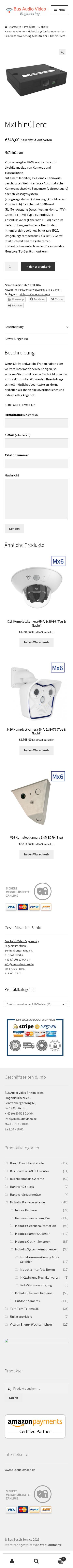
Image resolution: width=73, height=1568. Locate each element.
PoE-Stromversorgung (36, 1285)
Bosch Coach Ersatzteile (27, 1163)
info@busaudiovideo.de (19, 964)
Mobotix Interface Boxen (37, 1269)
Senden (14, 529)
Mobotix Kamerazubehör (32, 1234)
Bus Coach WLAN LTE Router (29, 1171)
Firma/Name (22, 415)
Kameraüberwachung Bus (32, 1218)
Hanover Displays (22, 1187)
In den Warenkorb (38, 266)
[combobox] (37, 1004)
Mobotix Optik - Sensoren (32, 1241)
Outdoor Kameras (27, 1301)
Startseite (15, 27)
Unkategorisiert (21, 1316)
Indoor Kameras (26, 1210)
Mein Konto (12, 1561)
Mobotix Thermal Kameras (33, 1293)
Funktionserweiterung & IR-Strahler (26, 36)
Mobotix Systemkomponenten (46, 31)
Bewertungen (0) (16, 339)
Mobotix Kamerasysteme (35, 294)
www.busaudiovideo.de (20, 1470)
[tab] (37, 327)
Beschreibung (14, 327)
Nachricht (12, 475)
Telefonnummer (17, 455)
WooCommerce (51, 1545)
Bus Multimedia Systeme (27, 1179)
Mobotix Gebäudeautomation (35, 1226)
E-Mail (17, 435)
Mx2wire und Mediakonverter (40, 1277)
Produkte (29, 27)
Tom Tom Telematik (24, 1309)
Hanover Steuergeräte (25, 1194)
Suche (13, 1398)
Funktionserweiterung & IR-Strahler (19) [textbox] (35, 1004)
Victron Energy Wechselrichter (31, 1324)
